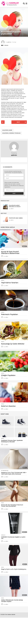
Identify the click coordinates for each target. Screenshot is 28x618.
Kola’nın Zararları (8, 406)
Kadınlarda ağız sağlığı (16, 218)
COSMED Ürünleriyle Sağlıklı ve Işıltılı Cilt (13, 537)
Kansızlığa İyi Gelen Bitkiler (12, 344)
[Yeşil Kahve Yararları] (14, 269)
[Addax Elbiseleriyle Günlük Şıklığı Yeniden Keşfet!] (14, 586)
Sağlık (3, 29)
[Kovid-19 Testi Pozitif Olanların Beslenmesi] (14, 238)
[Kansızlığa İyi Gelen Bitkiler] (14, 331)
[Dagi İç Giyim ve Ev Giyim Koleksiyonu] (14, 555)
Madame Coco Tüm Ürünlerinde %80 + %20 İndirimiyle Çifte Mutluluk (14, 473)
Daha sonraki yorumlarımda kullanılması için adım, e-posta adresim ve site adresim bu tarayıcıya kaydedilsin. (14, 185)
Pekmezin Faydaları (9, 314)
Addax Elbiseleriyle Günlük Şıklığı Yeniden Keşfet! (12, 600)
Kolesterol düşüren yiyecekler (11, 133)
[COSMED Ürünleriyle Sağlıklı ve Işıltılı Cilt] (14, 523)
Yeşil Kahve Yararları (9, 283)
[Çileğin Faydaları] (14, 361)
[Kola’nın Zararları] (14, 392)
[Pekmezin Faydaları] (14, 300)
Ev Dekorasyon (4, 470)
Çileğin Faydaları (8, 375)
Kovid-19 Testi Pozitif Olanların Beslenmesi (10, 252)
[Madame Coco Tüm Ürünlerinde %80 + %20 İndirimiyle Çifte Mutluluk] (14, 458)
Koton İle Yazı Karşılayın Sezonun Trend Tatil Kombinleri (12, 505)
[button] (24, 3)
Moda (2, 438)
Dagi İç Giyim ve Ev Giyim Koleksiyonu (13, 569)
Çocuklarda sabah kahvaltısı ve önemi (14, 206)
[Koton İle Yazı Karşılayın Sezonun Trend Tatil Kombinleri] (14, 491)
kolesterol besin (7, 130)
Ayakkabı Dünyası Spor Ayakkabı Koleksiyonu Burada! (12, 441)
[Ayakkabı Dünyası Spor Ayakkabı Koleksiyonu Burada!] (14, 426)
